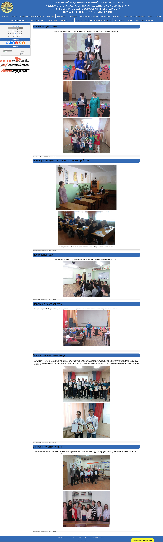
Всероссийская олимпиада (49, 355)
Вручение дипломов (45, 26)
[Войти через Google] (20, 42)
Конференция (7, 48)
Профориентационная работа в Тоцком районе (61, 160)
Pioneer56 (46, 156)
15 (15, 33)
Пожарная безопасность (47, 304)
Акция (22, 51)
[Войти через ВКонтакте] (10, 42)
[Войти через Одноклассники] (23, 42)
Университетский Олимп (47, 446)
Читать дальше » (87, 438)
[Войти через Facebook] (13, 42)
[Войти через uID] (7, 42)
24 (19, 35)
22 (15, 35)
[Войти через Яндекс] (16, 42)
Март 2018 (15, 26)
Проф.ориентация (43, 254)
